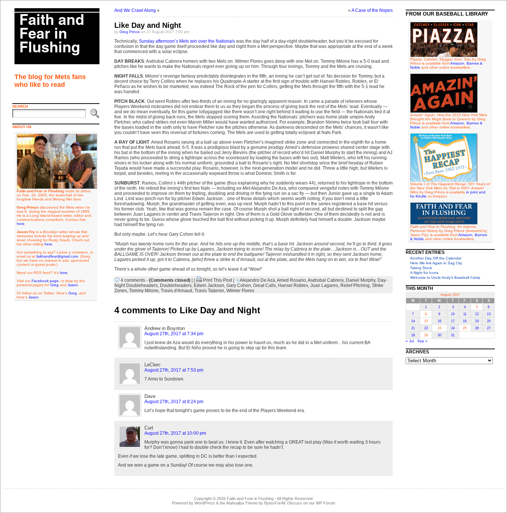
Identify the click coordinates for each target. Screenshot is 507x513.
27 (489, 328)
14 (413, 321)
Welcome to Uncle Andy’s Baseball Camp (445, 277)
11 (465, 314)
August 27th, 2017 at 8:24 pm (173, 401)
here (20, 224)
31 (453, 335)
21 (413, 328)
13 (489, 314)
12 (477, 314)
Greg (54, 285)
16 (439, 321)
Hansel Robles (293, 285)
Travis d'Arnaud (176, 290)
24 (453, 328)
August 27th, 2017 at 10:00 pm (175, 433)
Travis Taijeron (209, 290)
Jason (73, 285)
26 (477, 328)
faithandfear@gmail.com (57, 256)
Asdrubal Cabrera (326, 280)
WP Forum (325, 503)
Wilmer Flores (240, 290)
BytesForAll (274, 503)
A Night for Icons (424, 273)
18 (465, 321)
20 (489, 321)
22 (426, 328)
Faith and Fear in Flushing (250, 498)
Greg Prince (130, 32)
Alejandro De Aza (257, 280)
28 (413, 335)
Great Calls (264, 285)
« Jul (410, 341)
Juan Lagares (324, 285)
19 (477, 321)
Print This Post (217, 280)
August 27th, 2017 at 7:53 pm (173, 370)
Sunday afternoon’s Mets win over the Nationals (187, 41)
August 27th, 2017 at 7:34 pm (173, 333)
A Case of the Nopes (372, 10)
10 (453, 314)
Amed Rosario (291, 280)
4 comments (133, 280)
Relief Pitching (355, 285)
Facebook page (45, 281)
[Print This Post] (199, 280)
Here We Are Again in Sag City (436, 263)
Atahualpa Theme (242, 503)
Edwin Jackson (209, 285)
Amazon (457, 63)
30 (439, 335)
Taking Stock (421, 268)
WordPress (204, 503)
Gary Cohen (238, 285)
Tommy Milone (143, 290)
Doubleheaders (176, 285)
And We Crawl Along (135, 10)
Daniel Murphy (360, 280)
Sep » (422, 341)
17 (453, 321)
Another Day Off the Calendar (435, 258)
